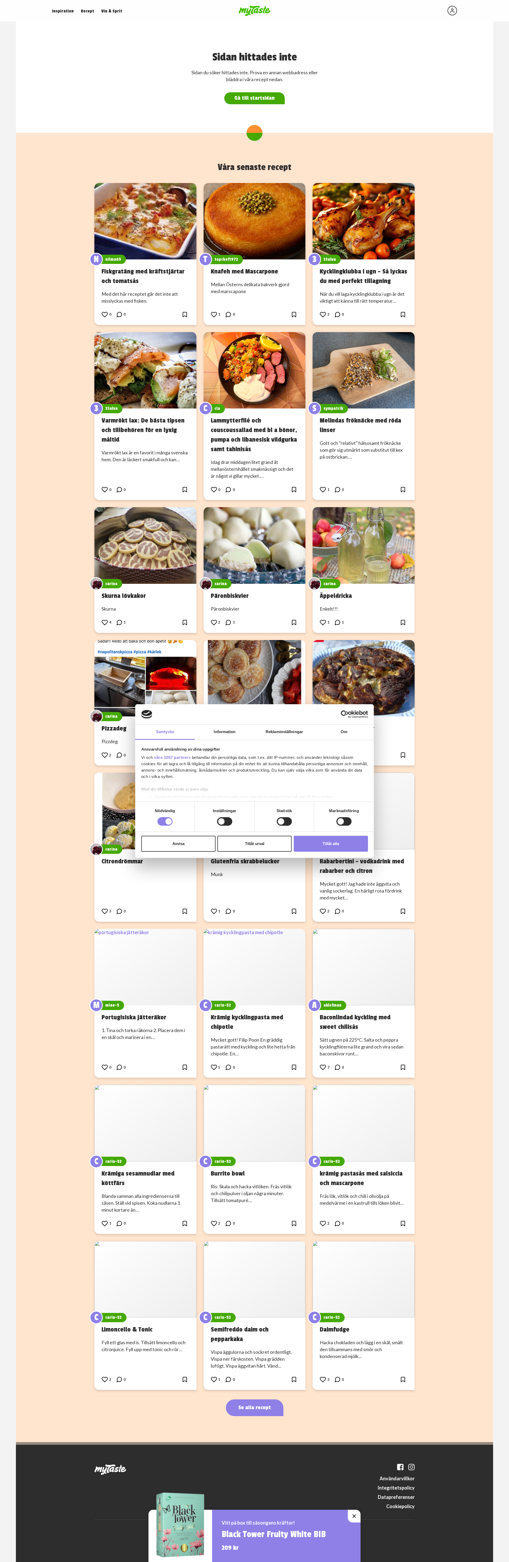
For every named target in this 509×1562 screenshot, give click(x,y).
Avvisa (178, 843)
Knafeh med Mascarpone (244, 271)
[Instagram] (411, 1467)
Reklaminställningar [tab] (284, 731)
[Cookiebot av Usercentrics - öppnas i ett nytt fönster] (345, 714)
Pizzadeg (114, 728)
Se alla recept (254, 1407)
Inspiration (63, 11)
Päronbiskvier (230, 596)
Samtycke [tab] (165, 731)
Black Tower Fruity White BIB (274, 1534)
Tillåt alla (331, 843)
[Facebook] (400, 1467)
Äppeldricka (336, 596)
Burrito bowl (228, 1173)
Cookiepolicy (400, 1506)
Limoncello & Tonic (127, 1329)
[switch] (224, 821)
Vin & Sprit (111, 11)
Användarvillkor (397, 1478)
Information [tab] (224, 731)
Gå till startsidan (254, 98)
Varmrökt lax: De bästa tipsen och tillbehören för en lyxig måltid (143, 429)
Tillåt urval (254, 843)
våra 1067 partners (172, 757)
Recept (87, 11)
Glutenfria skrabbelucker (245, 861)
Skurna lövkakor (124, 596)
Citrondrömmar (122, 861)
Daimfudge (334, 1329)
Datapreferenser (396, 1497)
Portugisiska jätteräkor (134, 1017)
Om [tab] (344, 731)
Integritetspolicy (396, 1488)
